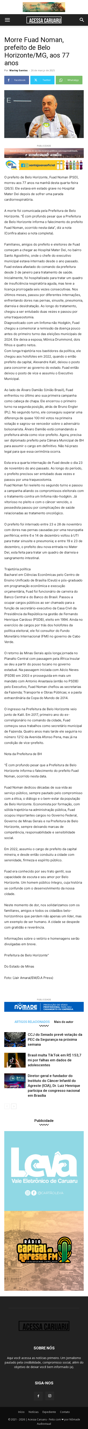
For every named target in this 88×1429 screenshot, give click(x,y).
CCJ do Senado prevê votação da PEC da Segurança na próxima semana (55, 1039)
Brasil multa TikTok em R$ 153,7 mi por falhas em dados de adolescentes (54, 1060)
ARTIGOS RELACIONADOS (32, 1021)
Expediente (49, 1412)
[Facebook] (38, 1396)
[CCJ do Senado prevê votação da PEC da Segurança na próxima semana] (15, 1039)
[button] (7, 20)
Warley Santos (18, 70)
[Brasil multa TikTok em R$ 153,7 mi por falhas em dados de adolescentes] (15, 1060)
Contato (65, 1412)
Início (21, 1412)
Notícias (33, 1412)
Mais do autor (63, 1021)
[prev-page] (7, 1106)
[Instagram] (49, 1396)
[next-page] (13, 1106)
